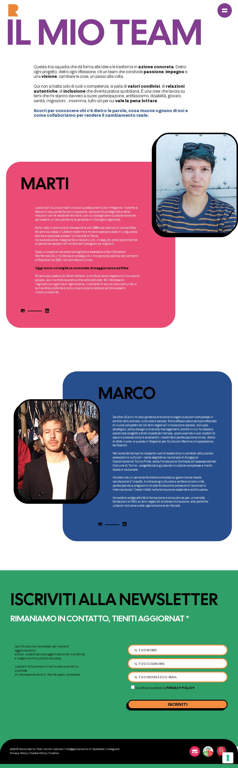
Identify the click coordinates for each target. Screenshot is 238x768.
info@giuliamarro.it (78, 749)
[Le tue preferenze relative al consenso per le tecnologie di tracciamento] (227, 757)
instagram (113, 749)
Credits (54, 753)
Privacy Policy (180, 688)
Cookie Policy (38, 753)
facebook (98, 749)
